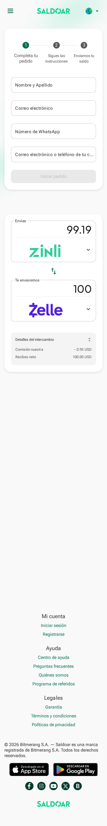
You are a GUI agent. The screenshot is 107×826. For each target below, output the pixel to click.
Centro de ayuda (53, 657)
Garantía (53, 707)
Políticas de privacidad (53, 724)
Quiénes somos (54, 675)
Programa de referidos (53, 683)
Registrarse (53, 634)
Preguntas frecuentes (53, 666)
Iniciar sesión (53, 625)
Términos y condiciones (53, 715)
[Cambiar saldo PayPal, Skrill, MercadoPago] (53, 11)
